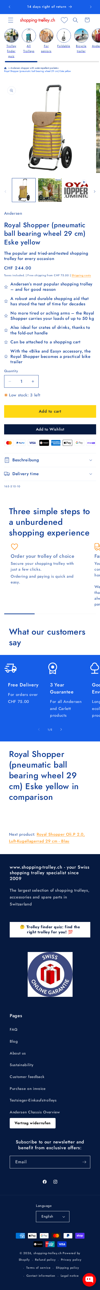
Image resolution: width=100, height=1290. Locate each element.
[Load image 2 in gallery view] (50, 190)
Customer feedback (27, 1076)
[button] (11, 20)
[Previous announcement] (9, 7)
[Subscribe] (84, 1162)
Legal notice (70, 1276)
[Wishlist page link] (64, 20)
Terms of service (38, 1268)
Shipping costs (81, 275)
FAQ (14, 1029)
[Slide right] (94, 191)
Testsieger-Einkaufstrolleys (33, 1100)
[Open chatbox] (89, 1280)
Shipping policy (67, 1268)
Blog (14, 1041)
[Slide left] (5, 191)
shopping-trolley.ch (47, 1253)
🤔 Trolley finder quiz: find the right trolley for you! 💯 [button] (50, 929)
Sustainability (21, 1065)
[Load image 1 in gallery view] (24, 190)
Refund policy (45, 1260)
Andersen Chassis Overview (35, 1112)
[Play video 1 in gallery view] (76, 190)
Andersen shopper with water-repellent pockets (33, 68)
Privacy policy (71, 1260)
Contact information (41, 1276)
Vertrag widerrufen (33, 1123)
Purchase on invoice (28, 1088)
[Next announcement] (90, 7)
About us (18, 1053)
